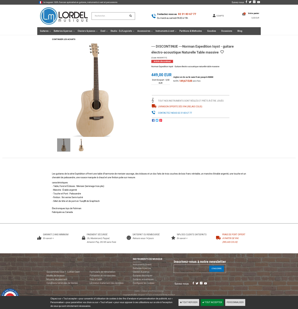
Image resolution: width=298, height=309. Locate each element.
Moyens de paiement (57, 279)
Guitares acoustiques (143, 279)
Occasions (226, 31)
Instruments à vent (165, 31)
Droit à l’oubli (96, 279)
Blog (239, 31)
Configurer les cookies (143, 283)
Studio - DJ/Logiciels (121, 31)
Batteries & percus (63, 31)
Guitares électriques (142, 275)
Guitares (44, 31)
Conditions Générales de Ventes (62, 283)
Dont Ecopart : (158, 80)
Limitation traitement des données (107, 283)
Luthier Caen (73, 272)
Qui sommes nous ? (56, 272)
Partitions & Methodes (190, 31)
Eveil (103, 31)
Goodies (211, 31)
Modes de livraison (56, 275)
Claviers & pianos (86, 31)
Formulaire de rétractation (102, 272)
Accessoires (143, 31)
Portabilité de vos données (103, 275)
